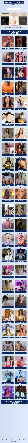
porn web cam (20, 307)
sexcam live (7, 307)
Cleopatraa (20, 35)
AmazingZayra (20, 66)
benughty (7, 111)
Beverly (20, 157)
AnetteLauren (7, 172)
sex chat (20, 94)
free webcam (7, 292)
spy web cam (7, 124)
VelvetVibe (20, 172)
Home (9, 9)
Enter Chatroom (10, 28)
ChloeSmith (20, 233)
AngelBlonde (7, 66)
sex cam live (20, 352)
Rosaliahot (7, 187)
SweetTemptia (7, 248)
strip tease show (7, 155)
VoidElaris (7, 309)
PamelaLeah (20, 370)
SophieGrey (7, 35)
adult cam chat (20, 63)
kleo (7, 294)
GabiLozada (20, 127)
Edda (20, 385)
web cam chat (7, 139)
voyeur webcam (7, 200)
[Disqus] (14, 422)
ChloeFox (8, 263)
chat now (20, 246)
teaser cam (7, 63)
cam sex (20, 155)
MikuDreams (7, 385)
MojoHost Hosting (14, 439)
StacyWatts (7, 51)
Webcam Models (22, 439)
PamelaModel (20, 51)
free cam (8, 337)
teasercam (20, 48)
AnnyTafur (20, 279)
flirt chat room (7, 215)
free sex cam (20, 109)
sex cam (20, 337)
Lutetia (20, 324)
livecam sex (20, 231)
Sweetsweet (7, 96)
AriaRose (7, 324)
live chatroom (20, 79)
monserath (7, 81)
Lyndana (20, 187)
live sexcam (7, 48)
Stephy (20, 96)
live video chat (20, 185)
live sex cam (20, 124)
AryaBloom (7, 127)
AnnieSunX (20, 111)
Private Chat (19, 28)
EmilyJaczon (20, 355)
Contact (7, 439)
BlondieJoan (20, 203)
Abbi (21, 248)
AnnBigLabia (7, 218)
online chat (7, 79)
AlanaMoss (20, 263)
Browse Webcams (16, 9)
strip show (7, 170)
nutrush (20, 218)
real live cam (20, 292)
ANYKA (20, 339)
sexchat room (7, 276)
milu (7, 203)
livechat (7, 231)
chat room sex (7, 109)
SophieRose (20, 81)
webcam (7, 368)
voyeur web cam (20, 261)
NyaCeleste (7, 142)
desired (7, 339)
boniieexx (20, 309)
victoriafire (7, 233)
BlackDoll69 (7, 157)
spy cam (20, 139)
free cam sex (7, 185)
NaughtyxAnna (7, 355)
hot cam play (8, 94)
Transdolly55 (7, 279)
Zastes (20, 294)
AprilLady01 (7, 370)
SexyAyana (20, 142)
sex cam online (20, 200)
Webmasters (14, 441)
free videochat (20, 170)
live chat (20, 276)
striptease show (20, 368)
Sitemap (3, 439)
